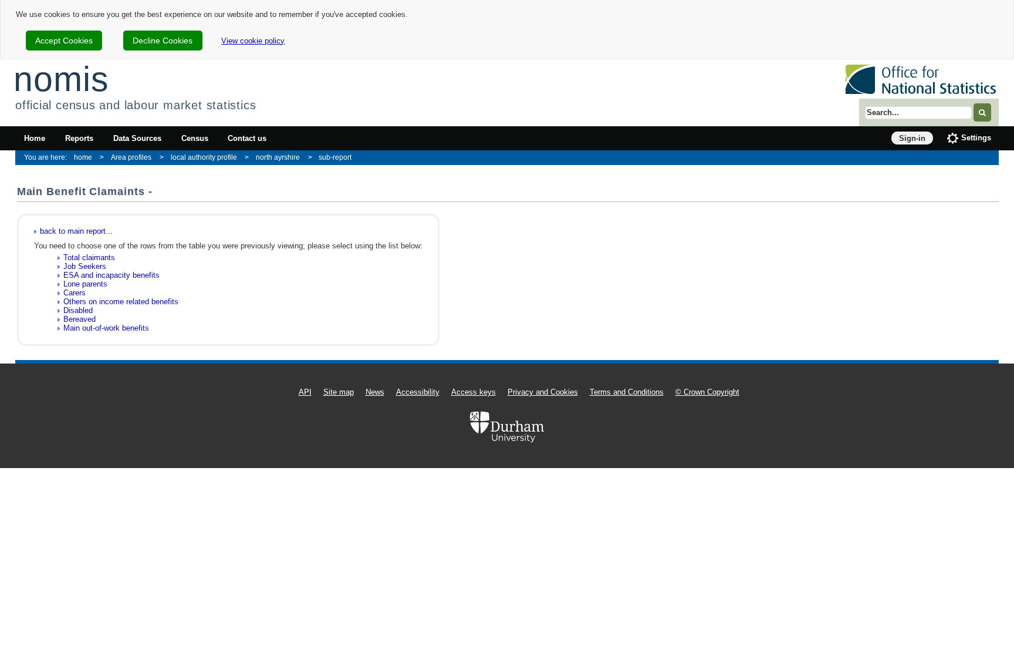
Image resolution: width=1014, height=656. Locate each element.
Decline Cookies (162, 40)
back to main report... (76, 231)
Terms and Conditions (627, 392)
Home (34, 138)
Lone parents (85, 284)
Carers (74, 292)
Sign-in (912, 138)
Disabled (78, 310)
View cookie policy (253, 40)
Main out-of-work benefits (106, 328)
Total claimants (89, 257)
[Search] (982, 112)
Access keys (473, 392)
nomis (61, 79)
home (83, 157)
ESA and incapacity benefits (111, 275)
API (305, 392)
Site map (338, 392)
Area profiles (131, 157)
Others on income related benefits (120, 301)
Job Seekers (84, 266)
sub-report (335, 157)
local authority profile (204, 157)
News (375, 392)
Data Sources (137, 138)
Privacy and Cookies (543, 392)
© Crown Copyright (707, 392)
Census (194, 138)
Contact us (247, 138)
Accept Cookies (64, 40)
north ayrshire (278, 157)
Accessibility (418, 392)
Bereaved (79, 319)
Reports (79, 138)
